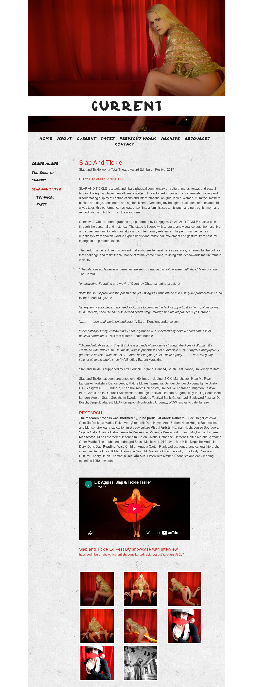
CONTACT (124, 144)
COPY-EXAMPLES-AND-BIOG (101, 179)
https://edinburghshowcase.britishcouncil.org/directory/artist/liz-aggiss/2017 (131, 554)
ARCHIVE (170, 138)
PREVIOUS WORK (138, 138)
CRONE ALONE (45, 163)
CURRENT (86, 138)
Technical (45, 197)
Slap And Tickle (46, 189)
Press (41, 204)
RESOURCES (197, 138)
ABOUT (64, 138)
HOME (46, 138)
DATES (108, 138)
